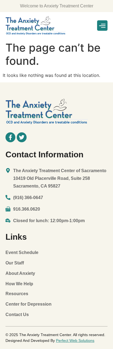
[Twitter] (22, 137)
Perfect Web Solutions (75, 340)
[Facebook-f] (10, 137)
